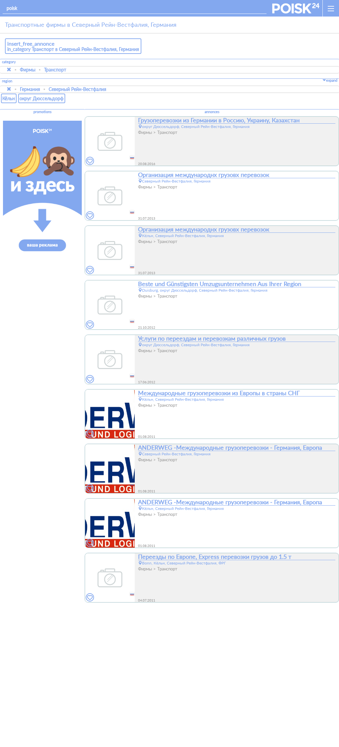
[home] (295, 8)
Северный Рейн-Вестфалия (77, 89)
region (7, 81)
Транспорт (55, 69)
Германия (30, 89)
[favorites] (90, 161)
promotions (42, 112)
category (9, 62)
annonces (212, 112)
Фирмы (27, 69)
